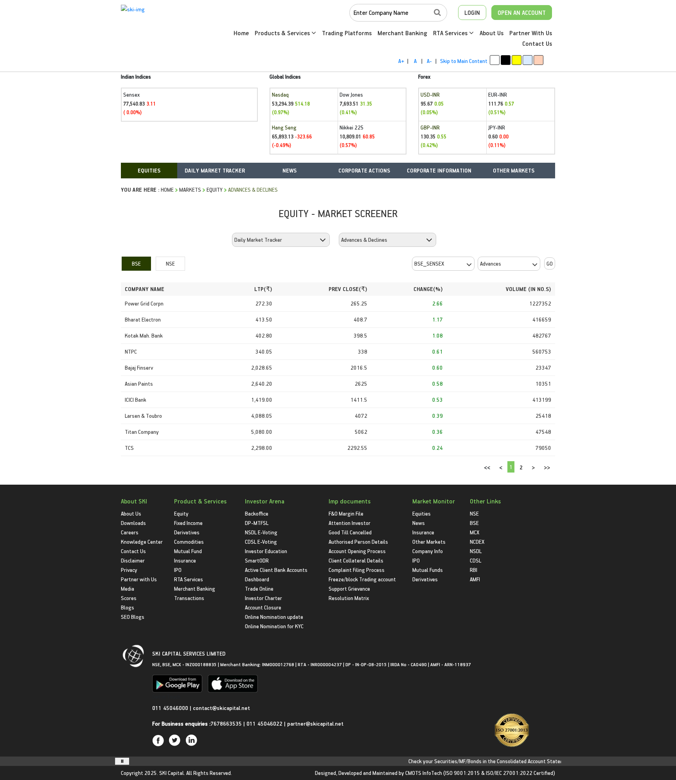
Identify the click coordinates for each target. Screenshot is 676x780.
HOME (167, 189)
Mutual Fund (188, 551)
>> (547, 467)
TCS (129, 447)
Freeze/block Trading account (362, 579)
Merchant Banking (402, 33)
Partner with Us (139, 579)
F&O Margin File (346, 513)
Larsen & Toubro (143, 415)
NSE (170, 263)
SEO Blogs (132, 616)
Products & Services (283, 33)
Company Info (427, 551)
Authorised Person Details (358, 541)
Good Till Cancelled (350, 532)
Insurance (185, 560)
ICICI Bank (135, 399)
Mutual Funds (427, 569)
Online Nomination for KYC (274, 626)
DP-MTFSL (256, 523)
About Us (491, 33)
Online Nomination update (274, 616)
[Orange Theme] (538, 60)
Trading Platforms (347, 33)
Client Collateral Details (356, 560)
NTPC (131, 351)
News (418, 523)
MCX (474, 532)
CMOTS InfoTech (423, 772)
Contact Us (537, 43)
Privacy (129, 569)
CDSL (475, 560)
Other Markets (429, 541)
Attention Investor (349, 523)
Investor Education (266, 551)
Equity (215, 189)
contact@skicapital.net (221, 708)
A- (429, 61)
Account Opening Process (357, 551)
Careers (129, 532)
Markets (190, 189)
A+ (401, 61)
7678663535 (226, 723)
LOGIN (472, 12)
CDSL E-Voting (261, 541)
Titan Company (142, 431)
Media (127, 588)
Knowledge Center (142, 541)
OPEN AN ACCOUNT (522, 12)
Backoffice (256, 513)
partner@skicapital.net (315, 723)
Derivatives (187, 532)
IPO (178, 569)
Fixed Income (188, 523)
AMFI (475, 579)
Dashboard (257, 579)
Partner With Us (530, 33)
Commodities (189, 541)
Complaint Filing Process (357, 569)
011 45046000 (171, 708)
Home (241, 33)
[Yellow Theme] (516, 60)
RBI (473, 569)
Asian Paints (139, 383)
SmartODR (257, 560)
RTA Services (451, 33)
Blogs (127, 607)
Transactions (189, 598)
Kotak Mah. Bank (144, 335)
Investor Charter (263, 598)
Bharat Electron (143, 319)
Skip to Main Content (463, 61)
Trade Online (259, 588)
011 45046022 (265, 723)
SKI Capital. (172, 772)
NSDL (476, 551)
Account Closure (263, 607)
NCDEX (477, 541)
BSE (136, 263)
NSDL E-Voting (261, 532)
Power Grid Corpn (144, 303)
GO (550, 263)
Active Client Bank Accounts (276, 569)
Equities (421, 513)
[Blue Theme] (527, 60)
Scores (129, 598)
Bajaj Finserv (139, 367)
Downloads (133, 523)
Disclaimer (133, 560)
